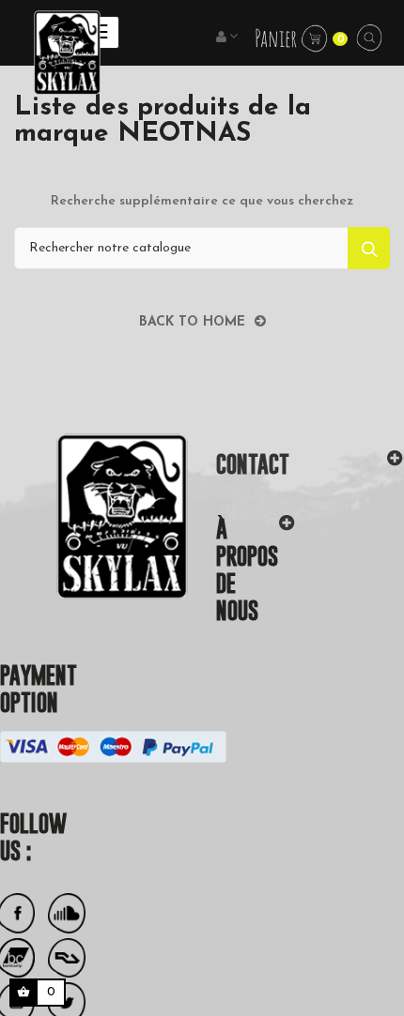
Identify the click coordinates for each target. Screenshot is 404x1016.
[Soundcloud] (66, 913)
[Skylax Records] (94, 515)
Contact (252, 464)
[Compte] (228, 37)
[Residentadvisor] (66, 958)
